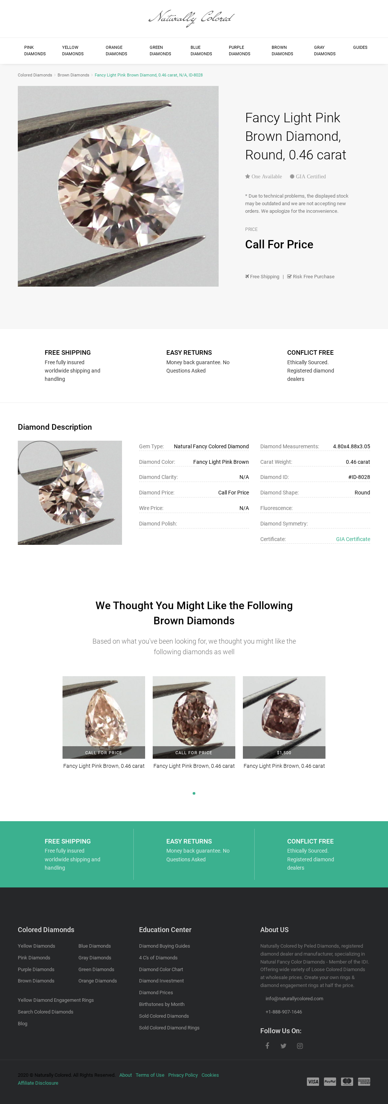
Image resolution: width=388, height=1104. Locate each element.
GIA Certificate (353, 539)
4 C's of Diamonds (158, 958)
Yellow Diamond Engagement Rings (56, 1000)
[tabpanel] (104, 728)
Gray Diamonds (325, 51)
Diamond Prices (156, 992)
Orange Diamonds (116, 51)
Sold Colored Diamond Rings (169, 1028)
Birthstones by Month (162, 1004)
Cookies (210, 1075)
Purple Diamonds (239, 51)
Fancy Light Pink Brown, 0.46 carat (104, 766)
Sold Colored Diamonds (164, 1016)
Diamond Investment (161, 981)
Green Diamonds (160, 51)
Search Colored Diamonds (46, 1012)
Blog (22, 1023)
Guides (360, 47)
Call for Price (103, 752)
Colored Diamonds (35, 75)
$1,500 (284, 752)
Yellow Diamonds (73, 51)
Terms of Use (150, 1075)
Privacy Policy (183, 1075)
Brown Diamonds (282, 51)
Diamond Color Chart (161, 969)
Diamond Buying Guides (164, 946)
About (125, 1075)
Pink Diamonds (35, 51)
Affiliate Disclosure (38, 1083)
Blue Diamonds (201, 51)
